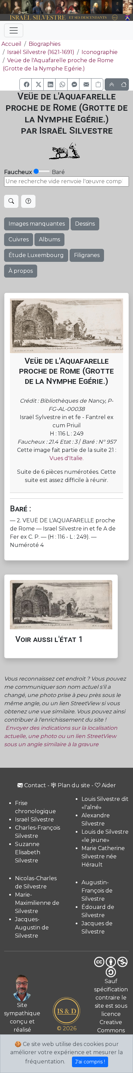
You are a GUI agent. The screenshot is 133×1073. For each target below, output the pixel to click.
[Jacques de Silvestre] (128, 7)
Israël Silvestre (34, 819)
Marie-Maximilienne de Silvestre (37, 902)
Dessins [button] (85, 223)
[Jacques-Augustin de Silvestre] (96, 7)
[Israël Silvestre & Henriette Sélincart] (10, 7)
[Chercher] (11, 201)
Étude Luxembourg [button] (36, 255)
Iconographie (100, 52)
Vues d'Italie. (66, 458)
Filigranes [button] (87, 255)
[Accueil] (61, 17)
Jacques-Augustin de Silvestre (32, 927)
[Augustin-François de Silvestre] (107, 7)
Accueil (11, 44)
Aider (109, 785)
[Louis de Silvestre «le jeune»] (37, 7)
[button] (25, 84)
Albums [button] (49, 239)
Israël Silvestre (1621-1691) (40, 52)
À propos (21, 271)
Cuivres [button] (19, 239)
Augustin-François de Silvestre (97, 890)
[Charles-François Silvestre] (27, 7)
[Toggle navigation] (13, 30)
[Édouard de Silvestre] (117, 7)
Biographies (44, 44)
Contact (35, 785)
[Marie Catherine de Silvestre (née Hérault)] (49, 7)
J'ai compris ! (90, 1062)
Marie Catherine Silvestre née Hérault (103, 856)
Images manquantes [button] (37, 223)
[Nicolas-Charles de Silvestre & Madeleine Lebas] (67, 7)
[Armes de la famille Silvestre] (128, 17)
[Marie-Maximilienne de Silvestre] (85, 7)
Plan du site (74, 785)
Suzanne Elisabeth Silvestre (27, 852)
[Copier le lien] (97, 84)
